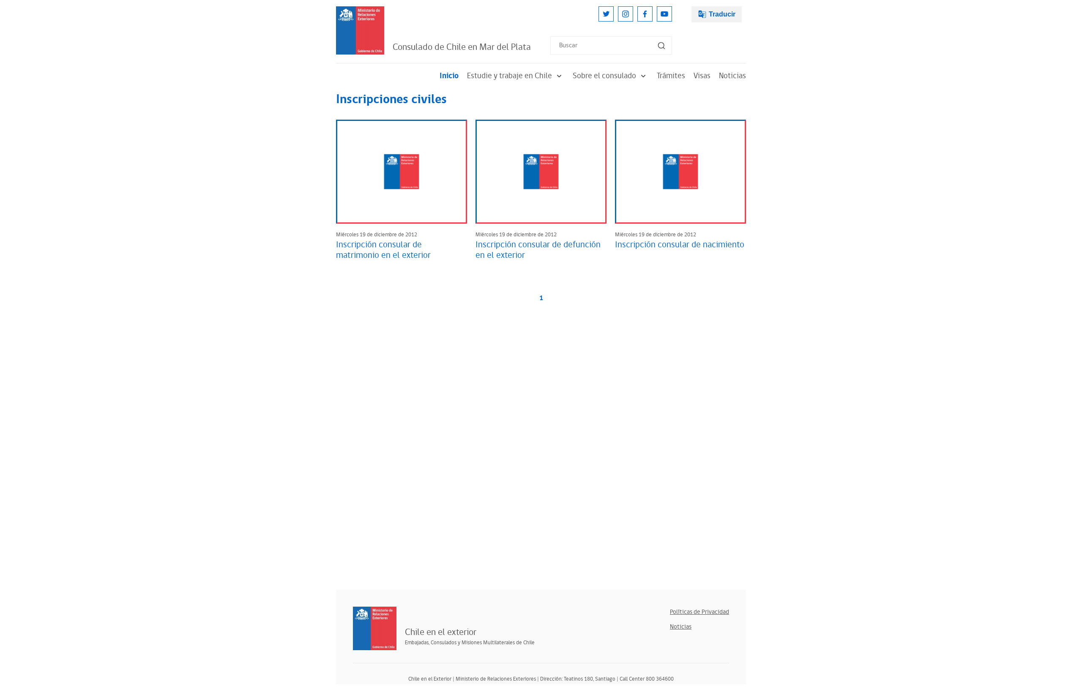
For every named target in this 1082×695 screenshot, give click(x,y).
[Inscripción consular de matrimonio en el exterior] (401, 172)
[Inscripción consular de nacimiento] (680, 172)
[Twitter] (606, 14)
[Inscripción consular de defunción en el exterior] (541, 172)
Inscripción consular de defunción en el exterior (538, 250)
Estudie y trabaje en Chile (509, 76)
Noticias (732, 76)
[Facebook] (645, 14)
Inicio (449, 76)
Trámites (671, 76)
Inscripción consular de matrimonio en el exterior (383, 250)
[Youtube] (664, 14)
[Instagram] (625, 14)
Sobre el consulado (604, 76)
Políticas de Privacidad (699, 611)
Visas (702, 76)
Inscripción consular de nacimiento (679, 244)
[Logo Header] (360, 30)
